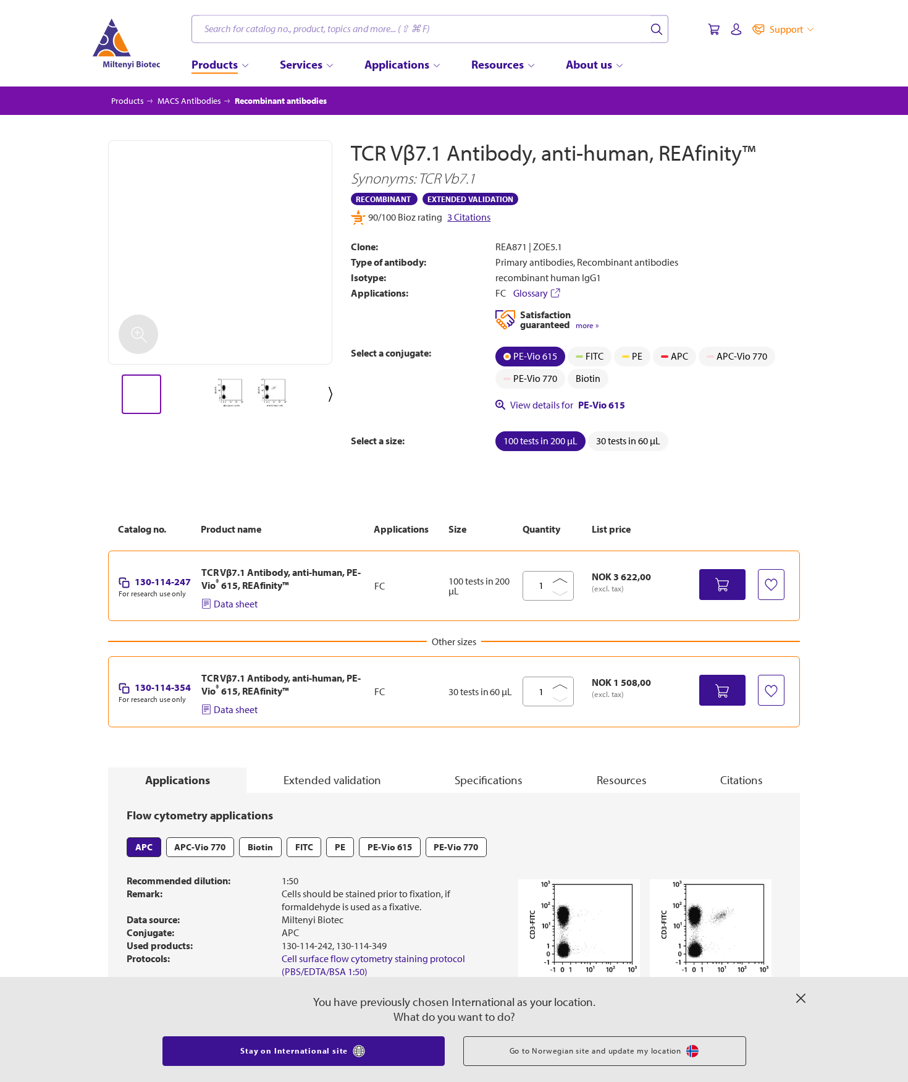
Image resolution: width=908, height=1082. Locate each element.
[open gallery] (220, 252)
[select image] (141, 394)
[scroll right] (333, 394)
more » (587, 325)
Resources (622, 779)
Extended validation (332, 779)
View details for (567, 405)
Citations (741, 779)
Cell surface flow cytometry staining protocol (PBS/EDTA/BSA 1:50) (373, 965)
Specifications (489, 779)
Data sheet (236, 604)
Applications (177, 779)
